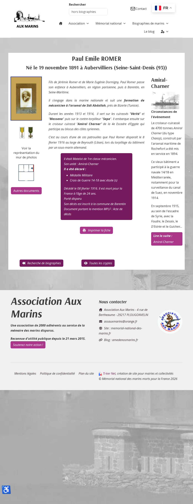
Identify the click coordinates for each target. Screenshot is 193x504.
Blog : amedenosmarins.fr (121, 340)
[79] (165, 100)
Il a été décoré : (75, 169)
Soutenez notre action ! (28, 345)
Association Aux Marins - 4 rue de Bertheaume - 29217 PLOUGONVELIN (123, 312)
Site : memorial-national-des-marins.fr (120, 330)
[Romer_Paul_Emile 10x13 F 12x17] (26, 98)
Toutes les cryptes (100, 263)
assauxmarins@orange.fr (120, 321)
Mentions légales (25, 373)
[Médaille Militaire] (22, 132)
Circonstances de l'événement (164, 114)
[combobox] (88, 11)
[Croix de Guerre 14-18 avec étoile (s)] (30, 132)
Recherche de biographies (44, 263)
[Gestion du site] (165, 31)
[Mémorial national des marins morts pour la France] (29, 18)
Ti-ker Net (109, 373)
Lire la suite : (162, 236)
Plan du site (86, 373)
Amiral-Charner (163, 242)
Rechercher (77, 4)
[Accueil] (61, 23)
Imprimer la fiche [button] (99, 230)
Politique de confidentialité (57, 373)
